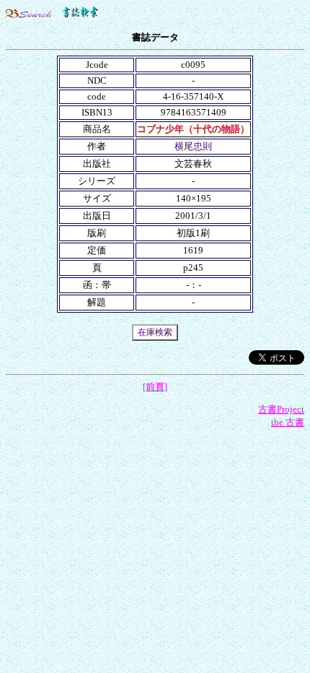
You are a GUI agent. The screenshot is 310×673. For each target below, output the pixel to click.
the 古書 (287, 422)
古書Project (281, 409)
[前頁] (155, 386)
